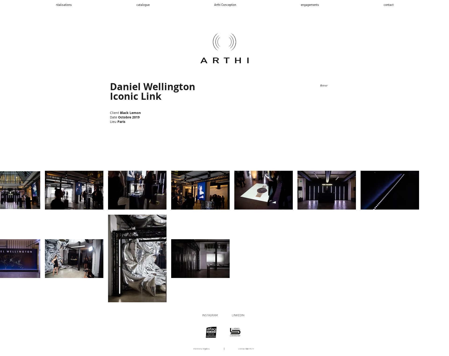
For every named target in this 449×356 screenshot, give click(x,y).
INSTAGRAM (210, 315)
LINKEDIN (238, 315)
